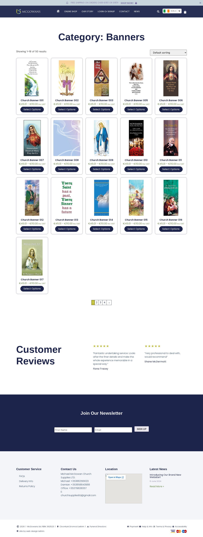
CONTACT (124, 11)
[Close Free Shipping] (200, 3)
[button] (158, 11)
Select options (32, 109)
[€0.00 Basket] (185, 12)
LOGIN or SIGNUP (106, 11)
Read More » (157, 486)
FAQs (22, 476)
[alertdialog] (101, 3)
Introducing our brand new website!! (165, 476)
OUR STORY (87, 11)
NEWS (137, 11)
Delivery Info (26, 481)
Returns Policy (27, 486)
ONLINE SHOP (70, 11)
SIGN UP (141, 428)
